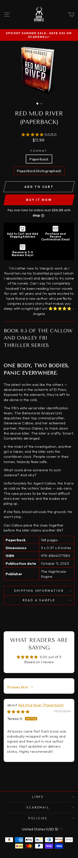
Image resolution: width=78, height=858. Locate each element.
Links (38, 796)
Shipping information (39, 590)
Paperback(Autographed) (39, 170)
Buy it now (39, 200)
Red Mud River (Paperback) (41, 705)
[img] (18, 711)
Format (39, 150)
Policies (37, 818)
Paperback (39, 159)
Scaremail (38, 807)
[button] (33, 134)
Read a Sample (39, 600)
